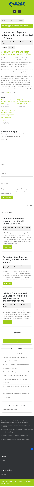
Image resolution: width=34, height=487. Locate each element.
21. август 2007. (9, 227)
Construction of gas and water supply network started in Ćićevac (16, 53)
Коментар (4, 139)
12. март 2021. (9, 266)
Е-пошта (4, 173)
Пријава (3, 460)
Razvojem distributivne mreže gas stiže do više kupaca (8, 101)
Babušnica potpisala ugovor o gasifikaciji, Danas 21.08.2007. (14, 221)
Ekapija (7, 92)
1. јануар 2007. (8, 41)
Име (3, 164)
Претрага (17, 332)
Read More (8, 247)
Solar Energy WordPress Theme (11, 481)
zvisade (17, 41)
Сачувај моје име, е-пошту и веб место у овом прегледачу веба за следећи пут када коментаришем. (16, 191)
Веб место (4, 183)
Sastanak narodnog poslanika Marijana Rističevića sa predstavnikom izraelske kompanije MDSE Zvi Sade (15, 357)
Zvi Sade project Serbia (8, 21)
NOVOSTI (20, 21)
